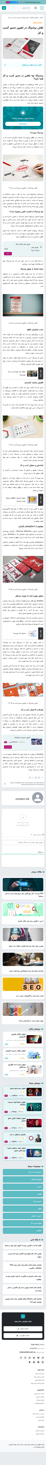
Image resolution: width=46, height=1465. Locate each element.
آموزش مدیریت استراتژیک (22, 737)
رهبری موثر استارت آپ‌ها (23, 244)
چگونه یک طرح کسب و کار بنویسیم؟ (16, 373)
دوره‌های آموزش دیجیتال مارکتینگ (23, 119)
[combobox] (19, 7)
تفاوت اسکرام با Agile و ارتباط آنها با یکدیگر (15, 499)
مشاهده (8, 253)
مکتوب (41, 18)
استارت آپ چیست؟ (19, 633)
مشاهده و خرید (8, 747)
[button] (36, 8)
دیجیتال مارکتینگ (34, 18)
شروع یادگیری (23, 124)
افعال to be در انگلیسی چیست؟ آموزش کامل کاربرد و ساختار (23, 1246)
